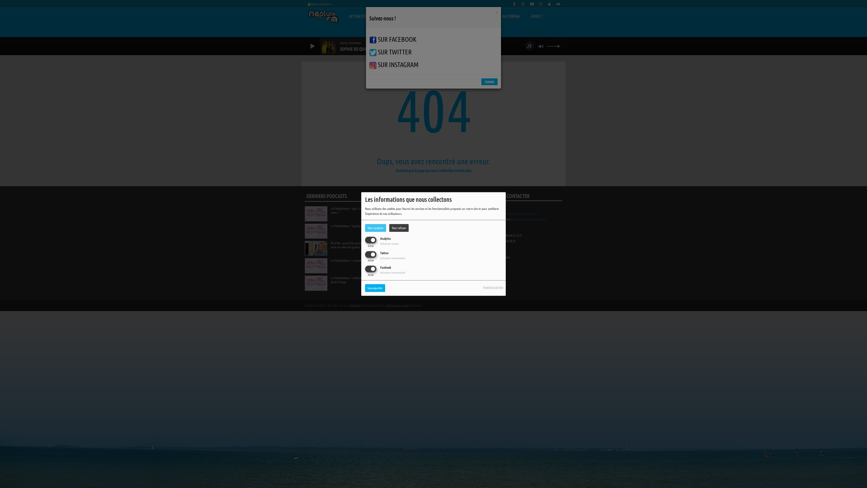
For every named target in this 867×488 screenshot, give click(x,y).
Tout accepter (376, 228)
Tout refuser (399, 228)
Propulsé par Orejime (493, 287)
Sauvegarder (375, 288)
